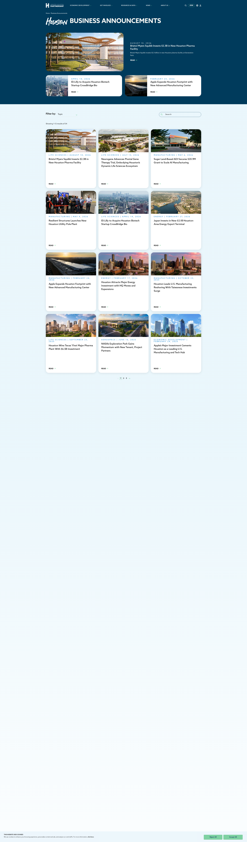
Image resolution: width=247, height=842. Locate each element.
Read (123, 52)
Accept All (233, 837)
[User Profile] (200, 5)
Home (48, 13)
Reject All (213, 837)
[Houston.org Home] (55, 5)
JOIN (191, 5)
